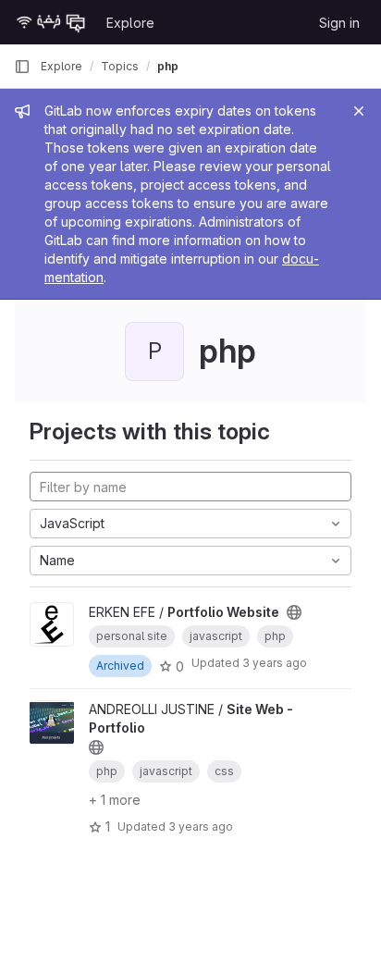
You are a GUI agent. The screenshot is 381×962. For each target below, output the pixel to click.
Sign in (339, 23)
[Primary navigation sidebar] (22, 66)
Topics (120, 66)
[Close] (359, 111)
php (167, 66)
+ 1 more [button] (115, 800)
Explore (130, 23)
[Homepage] (51, 22)
